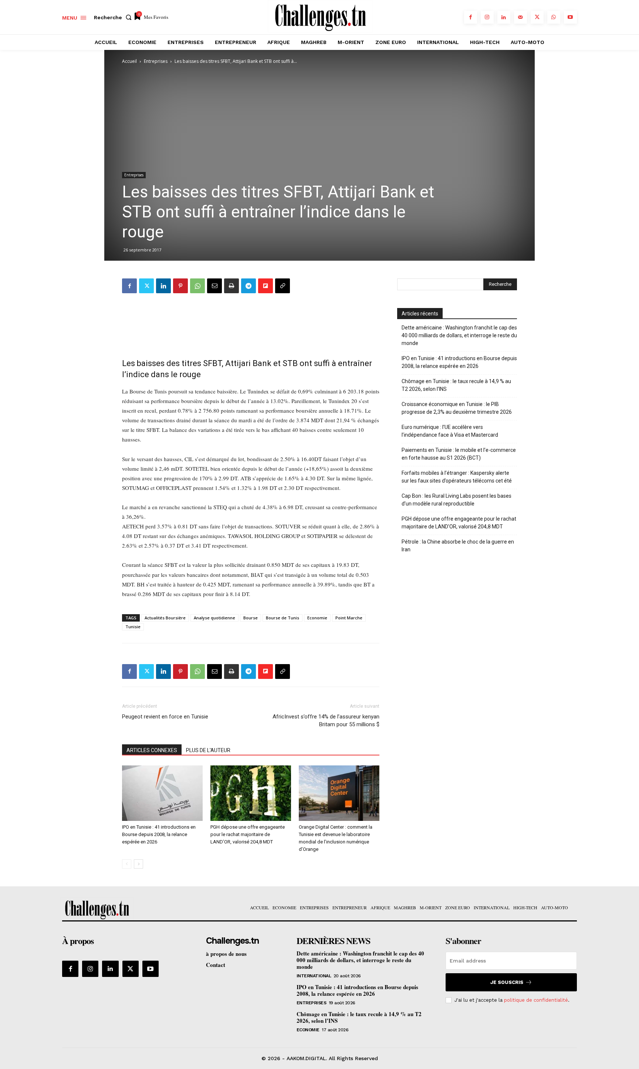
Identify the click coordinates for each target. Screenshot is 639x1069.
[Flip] (265, 285)
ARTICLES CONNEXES (151, 750)
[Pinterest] (180, 285)
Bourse (250, 617)
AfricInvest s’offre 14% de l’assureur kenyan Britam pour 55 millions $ (326, 720)
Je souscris (506, 982)
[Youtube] (570, 17)
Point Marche (348, 617)
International (314, 975)
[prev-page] (126, 864)
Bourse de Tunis (282, 617)
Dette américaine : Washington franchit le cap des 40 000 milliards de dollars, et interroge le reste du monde (459, 335)
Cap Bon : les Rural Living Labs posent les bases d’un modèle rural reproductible (456, 500)
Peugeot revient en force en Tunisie (165, 716)
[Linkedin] (503, 17)
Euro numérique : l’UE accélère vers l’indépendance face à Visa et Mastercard (450, 431)
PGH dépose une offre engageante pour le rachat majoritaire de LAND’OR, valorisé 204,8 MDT (247, 834)
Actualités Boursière (165, 617)
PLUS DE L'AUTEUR (208, 750)
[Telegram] (248, 285)
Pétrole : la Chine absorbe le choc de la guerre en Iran (458, 545)
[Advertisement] (250, 323)
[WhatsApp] (553, 17)
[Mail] (520, 17)
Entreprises (156, 61)
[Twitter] (537, 17)
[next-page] (138, 864)
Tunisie (133, 626)
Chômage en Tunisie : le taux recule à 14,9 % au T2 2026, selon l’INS (456, 385)
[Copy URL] (282, 285)
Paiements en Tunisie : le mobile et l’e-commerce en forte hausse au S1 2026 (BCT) (459, 454)
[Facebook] (470, 17)
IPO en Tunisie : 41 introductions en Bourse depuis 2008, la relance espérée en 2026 (159, 834)
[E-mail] (214, 285)
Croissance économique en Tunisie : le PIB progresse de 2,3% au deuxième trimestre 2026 (457, 408)
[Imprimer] (231, 285)
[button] (114, 17)
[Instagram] (487, 17)
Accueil (129, 61)
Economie (317, 617)
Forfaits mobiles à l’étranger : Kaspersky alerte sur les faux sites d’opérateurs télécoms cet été (457, 477)
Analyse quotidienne (214, 617)
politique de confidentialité (536, 1000)
